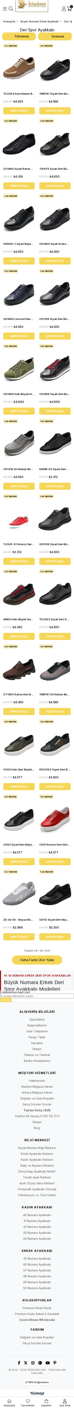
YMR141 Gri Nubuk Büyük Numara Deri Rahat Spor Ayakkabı (55, 694)
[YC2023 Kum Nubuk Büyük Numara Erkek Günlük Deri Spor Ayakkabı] (19, 66)
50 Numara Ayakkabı (37, 1288)
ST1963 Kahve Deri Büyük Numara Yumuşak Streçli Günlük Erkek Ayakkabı (19, 694)
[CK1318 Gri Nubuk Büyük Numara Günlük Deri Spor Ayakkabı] (19, 441)
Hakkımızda (37, 1080)
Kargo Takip (37, 1037)
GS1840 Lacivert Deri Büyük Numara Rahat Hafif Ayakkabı (19, 319)
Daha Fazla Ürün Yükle (37, 960)
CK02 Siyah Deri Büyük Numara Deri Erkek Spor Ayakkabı (19, 844)
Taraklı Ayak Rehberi (37, 1177)
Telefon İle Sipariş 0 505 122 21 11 (37, 1116)
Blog (37, 1128)
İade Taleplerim (37, 1031)
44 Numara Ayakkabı (37, 1238)
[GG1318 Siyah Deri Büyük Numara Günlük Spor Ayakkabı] (55, 516)
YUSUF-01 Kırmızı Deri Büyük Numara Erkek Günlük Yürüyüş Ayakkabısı (19, 544)
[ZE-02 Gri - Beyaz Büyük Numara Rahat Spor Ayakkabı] (19, 892)
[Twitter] (26, 1363)
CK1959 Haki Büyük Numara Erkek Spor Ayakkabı (19, 394)
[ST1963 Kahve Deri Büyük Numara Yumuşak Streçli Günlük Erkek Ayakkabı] (19, 666)
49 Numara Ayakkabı (37, 1282)
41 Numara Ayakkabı (37, 1221)
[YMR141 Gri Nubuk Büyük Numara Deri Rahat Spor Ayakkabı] (55, 666)
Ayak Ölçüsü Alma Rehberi (37, 1183)
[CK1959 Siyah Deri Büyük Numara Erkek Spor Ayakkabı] (55, 366)
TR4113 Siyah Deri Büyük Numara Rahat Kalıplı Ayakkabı (55, 168)
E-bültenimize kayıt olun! (15, 992)
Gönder (5, 999)
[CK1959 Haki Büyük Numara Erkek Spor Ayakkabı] (19, 366)
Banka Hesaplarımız (37, 1060)
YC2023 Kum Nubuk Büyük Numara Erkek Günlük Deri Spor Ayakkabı (19, 93)
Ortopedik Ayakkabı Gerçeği (37, 1189)
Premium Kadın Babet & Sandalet (37, 1314)
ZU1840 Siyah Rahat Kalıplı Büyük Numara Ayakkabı (19, 168)
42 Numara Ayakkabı (37, 1226)
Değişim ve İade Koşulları (37, 1098)
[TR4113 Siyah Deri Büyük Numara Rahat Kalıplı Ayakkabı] (55, 141)
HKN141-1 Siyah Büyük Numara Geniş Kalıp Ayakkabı (19, 243)
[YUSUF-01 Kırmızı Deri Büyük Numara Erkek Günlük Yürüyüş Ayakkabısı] (19, 516)
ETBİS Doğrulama (37, 1382)
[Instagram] (33, 1363)
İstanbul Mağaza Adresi (37, 1086)
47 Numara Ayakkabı (37, 1270)
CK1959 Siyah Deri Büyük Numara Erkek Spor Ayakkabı (55, 394)
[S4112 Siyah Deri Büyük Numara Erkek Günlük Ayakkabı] (55, 892)
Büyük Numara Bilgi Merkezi (37, 1148)
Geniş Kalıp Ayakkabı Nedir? (37, 1171)
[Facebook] (19, 1363)
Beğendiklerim (37, 1025)
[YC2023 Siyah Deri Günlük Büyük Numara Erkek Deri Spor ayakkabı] (55, 591)
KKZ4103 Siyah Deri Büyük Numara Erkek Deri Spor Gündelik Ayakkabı (55, 769)
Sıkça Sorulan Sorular (37, 1104)
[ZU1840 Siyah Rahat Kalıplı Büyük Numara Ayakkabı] (19, 141)
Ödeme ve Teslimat (37, 1055)
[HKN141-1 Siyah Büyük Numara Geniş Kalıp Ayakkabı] (19, 216)
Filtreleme (22, 36)
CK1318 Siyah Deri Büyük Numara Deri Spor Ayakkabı (55, 319)
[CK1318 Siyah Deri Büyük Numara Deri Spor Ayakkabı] (55, 291)
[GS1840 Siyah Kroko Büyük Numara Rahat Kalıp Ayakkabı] (55, 216)
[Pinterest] (54, 1363)
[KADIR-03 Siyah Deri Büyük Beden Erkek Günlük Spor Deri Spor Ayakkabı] (55, 441)
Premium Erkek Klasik (37, 1308)
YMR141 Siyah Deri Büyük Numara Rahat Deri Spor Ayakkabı (55, 93)
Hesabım (37, 1043)
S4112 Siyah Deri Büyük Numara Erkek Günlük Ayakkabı (55, 919)
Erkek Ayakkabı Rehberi (37, 1153)
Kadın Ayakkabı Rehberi (37, 1159)
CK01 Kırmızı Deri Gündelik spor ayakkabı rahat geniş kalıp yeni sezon (55, 844)
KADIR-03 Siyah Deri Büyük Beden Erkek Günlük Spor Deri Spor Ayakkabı (55, 469)
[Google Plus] (40, 1363)
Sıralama (58, 36)
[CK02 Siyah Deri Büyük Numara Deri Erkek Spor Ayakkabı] (19, 816)
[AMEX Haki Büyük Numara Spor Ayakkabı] (19, 591)
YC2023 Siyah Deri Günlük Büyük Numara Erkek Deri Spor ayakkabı (55, 619)
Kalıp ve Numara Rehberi (37, 1165)
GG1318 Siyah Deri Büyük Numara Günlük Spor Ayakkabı (55, 544)
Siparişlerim (37, 1019)
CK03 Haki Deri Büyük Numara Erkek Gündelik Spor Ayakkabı (19, 769)
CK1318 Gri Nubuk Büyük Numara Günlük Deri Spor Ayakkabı (19, 469)
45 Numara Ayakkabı (37, 1258)
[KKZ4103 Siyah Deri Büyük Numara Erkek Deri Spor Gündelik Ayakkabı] (55, 741)
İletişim (37, 1049)
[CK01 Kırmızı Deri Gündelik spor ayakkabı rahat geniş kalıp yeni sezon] (55, 816)
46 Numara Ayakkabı (37, 1264)
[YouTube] (48, 1363)
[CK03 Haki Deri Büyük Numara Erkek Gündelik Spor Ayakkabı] (19, 741)
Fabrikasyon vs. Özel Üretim (37, 1195)
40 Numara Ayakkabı (37, 1215)
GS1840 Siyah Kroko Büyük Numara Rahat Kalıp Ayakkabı (55, 243)
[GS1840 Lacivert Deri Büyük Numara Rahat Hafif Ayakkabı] (19, 291)
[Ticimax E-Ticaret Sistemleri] (37, 1394)
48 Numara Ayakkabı (37, 1276)
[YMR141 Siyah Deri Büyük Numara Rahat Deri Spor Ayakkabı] (55, 66)
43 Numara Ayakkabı (37, 1232)
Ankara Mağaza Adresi (37, 1092)
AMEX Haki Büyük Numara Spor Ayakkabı (19, 619)
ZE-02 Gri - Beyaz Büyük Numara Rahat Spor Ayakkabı (19, 919)
